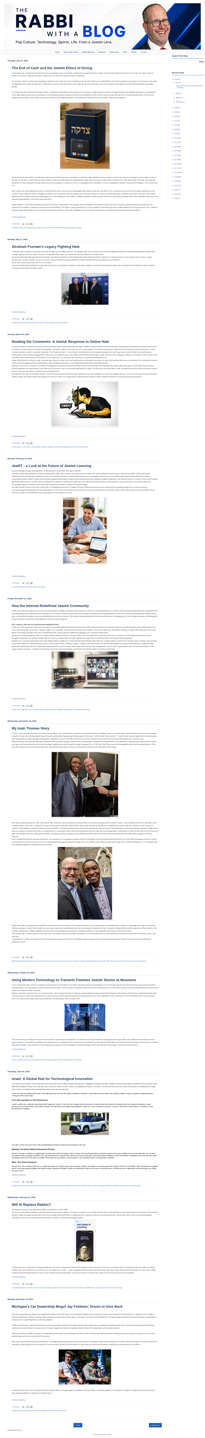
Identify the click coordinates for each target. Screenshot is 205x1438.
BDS (24, 1186)
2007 (176, 185)
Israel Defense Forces (69, 1186)
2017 (176, 142)
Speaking (102, 52)
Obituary (52, 323)
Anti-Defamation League (34, 323)
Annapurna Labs (17, 1186)
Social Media (57, 447)
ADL (25, 323)
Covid (26, 709)
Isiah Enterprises (64, 961)
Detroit (31, 709)
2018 (176, 138)
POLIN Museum (68, 1060)
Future (35, 1288)
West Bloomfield (83, 447)
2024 (176, 112)
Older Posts (155, 1425)
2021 (176, 125)
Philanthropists (53, 1411)
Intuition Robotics (52, 1186)
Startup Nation (124, 1186)
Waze (139, 1186)
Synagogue (71, 228)
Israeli (78, 1186)
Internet (50, 228)
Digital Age (31, 228)
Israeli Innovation (86, 1186)
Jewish (39, 447)
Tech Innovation (109, 1288)
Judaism (43, 447)
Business (30, 961)
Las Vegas (82, 961)
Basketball (15, 961)
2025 (176, 108)
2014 (176, 155)
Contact (144, 52)
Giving (45, 228)
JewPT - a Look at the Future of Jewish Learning (51, 466)
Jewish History (40, 1060)
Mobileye (116, 1186)
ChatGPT (29, 587)
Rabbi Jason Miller (84, 1288)
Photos (134, 52)
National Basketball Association (96, 961)
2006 (176, 190)
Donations (39, 228)
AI (12, 587)
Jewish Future (56, 1288)
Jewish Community (50, 709)
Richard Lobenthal (61, 323)
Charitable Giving (17, 228)
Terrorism (74, 447)
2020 (176, 129)
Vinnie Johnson (142, 961)
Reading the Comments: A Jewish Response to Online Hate (60, 342)
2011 (176, 168)
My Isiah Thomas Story (30, 728)
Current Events (26, 447)
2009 (176, 177)
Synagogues (99, 1288)
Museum (54, 1060)
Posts (19, 1430)
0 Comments (16, 224)
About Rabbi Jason (71, 52)
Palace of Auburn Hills (117, 961)
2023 (176, 116)
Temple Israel (66, 447)
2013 (176, 160)
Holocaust (20, 1060)
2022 (176, 121)
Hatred (33, 447)
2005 (176, 194)
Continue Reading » (19, 217)
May (177, 93)
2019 (176, 134)
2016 (176, 147)
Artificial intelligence (20, 587)
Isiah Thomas (74, 961)
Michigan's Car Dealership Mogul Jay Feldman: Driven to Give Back (67, 1306)
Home (57, 52)
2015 (176, 151)
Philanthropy (63, 228)
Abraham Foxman (17, 323)
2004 (176, 198)
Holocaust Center (29, 1060)
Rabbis (92, 1288)
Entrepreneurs (53, 961)
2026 (176, 79)
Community (20, 709)
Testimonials (114, 52)
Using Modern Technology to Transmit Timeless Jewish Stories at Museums (74, 980)
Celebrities (15, 1411)
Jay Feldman (33, 1411)
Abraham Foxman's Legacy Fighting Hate (46, 247)
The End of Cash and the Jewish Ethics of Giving (52, 68)
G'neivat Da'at (42, 1288)
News (125, 52)
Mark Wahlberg (43, 1411)
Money (56, 228)
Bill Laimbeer (23, 961)
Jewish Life (64, 1288)
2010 (176, 172)
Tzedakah (78, 228)
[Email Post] (23, 224)
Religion (70, 709)
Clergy (14, 709)
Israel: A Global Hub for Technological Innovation (52, 1079)
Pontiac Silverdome (130, 961)
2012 (176, 164)
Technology (41, 587)
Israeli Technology (98, 1186)
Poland (60, 1060)
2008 (176, 181)
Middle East (108, 1186)
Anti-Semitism (16, 447)
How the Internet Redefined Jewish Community (50, 606)
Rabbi (65, 709)
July (177, 82)
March (178, 98)
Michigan (46, 323)
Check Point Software (39, 1186)
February (179, 102)
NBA (107, 961)
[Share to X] (29, 224)
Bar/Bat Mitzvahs (88, 52)
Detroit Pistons (43, 961)
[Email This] (27, 224)
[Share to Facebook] (32, 224)
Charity (25, 228)
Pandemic (60, 709)
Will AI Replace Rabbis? (31, 1204)
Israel (60, 1186)
